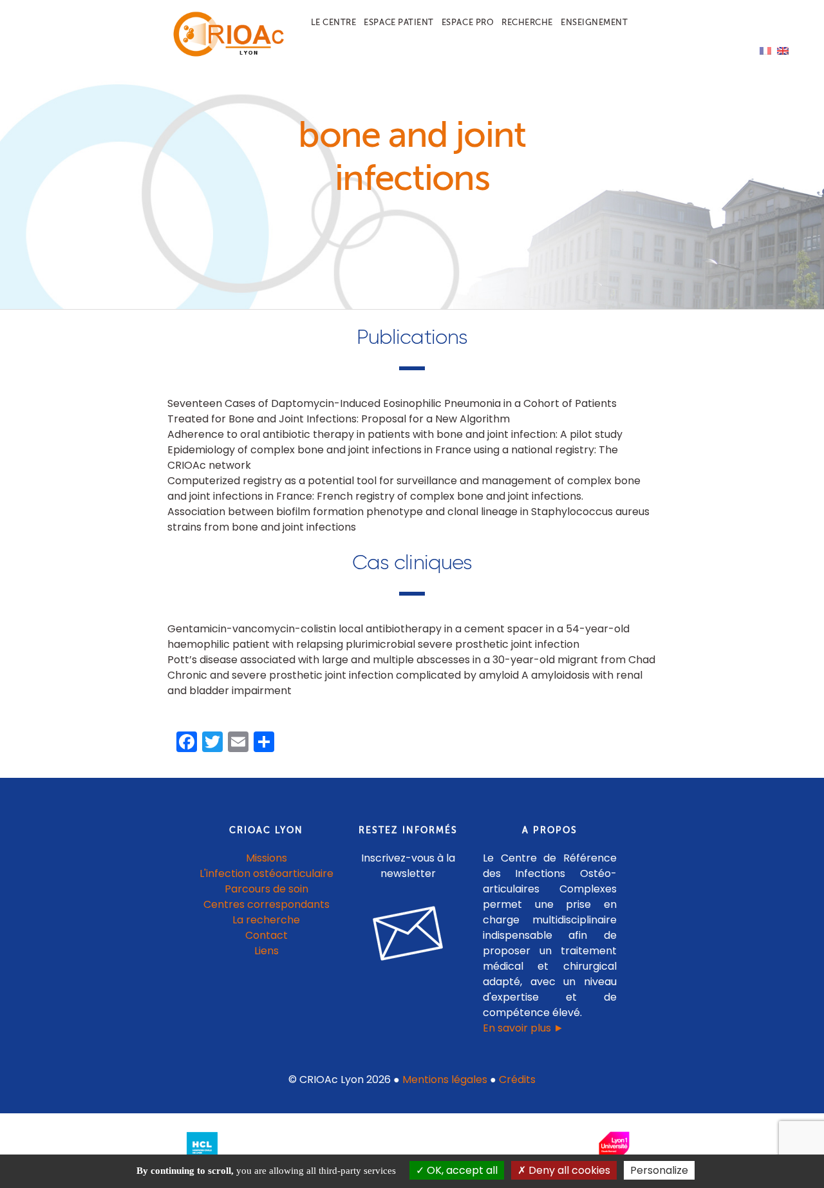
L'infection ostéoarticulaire (266, 873)
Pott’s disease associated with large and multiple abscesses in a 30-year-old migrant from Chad (411, 659)
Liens (266, 950)
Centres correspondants (266, 904)
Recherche (527, 22)
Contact (266, 935)
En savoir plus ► (523, 1028)
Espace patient (398, 22)
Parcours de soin (266, 889)
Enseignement (594, 22)
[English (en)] (783, 49)
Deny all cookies (568, 1170)
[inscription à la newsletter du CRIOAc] (408, 970)
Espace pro (468, 22)
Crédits (517, 1079)
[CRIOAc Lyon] (226, 53)
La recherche (266, 919)
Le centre (334, 22)
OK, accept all (461, 1170)
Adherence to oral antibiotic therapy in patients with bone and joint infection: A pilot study (395, 434)
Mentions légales (444, 1079)
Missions (266, 858)
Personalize (659, 1170)
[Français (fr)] (765, 49)
